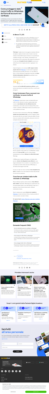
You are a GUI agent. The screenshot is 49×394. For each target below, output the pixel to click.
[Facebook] (16, 371)
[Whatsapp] (13, 371)
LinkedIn (19, 30)
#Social (30, 258)
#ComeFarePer (19, 258)
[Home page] (24, 2)
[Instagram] (2, 371)
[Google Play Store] (41, 362)
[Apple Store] (28, 362)
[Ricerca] (43, 2)
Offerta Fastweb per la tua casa (37, 0)
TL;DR (22, 35)
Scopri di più (19, 218)
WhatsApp (27, 30)
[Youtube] (9, 371)
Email (29, 30)
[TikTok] (6, 371)
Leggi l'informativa (4, 338)
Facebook (24, 30)
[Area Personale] (45, 2)
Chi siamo (2, 377)
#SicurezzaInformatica (25, 258)
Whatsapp (20, 256)
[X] (20, 371)
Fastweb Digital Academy (28, 377)
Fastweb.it (2, 380)
